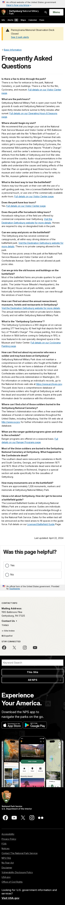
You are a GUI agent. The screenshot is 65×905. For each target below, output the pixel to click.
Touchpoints (14, 588)
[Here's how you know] (32, 4)
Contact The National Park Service (20, 853)
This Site (32, 672)
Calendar (32, 20)
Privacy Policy (9, 839)
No (12, 574)
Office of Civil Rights (12, 881)
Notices (5, 848)
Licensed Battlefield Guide (41, 524)
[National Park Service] (3, 12)
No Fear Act (8, 862)
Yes (12, 565)
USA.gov (6, 877)
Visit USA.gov (10, 898)
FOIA (4, 843)
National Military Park (24, 12)
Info (3, 20)
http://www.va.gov (11, 422)
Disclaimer (7, 867)
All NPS (32, 679)
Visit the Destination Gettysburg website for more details (31, 308)
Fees (41, 20)
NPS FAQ (6, 858)
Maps (23, 20)
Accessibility (8, 834)
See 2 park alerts (20, 37)
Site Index (9, 630)
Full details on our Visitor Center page (34, 196)
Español (8, 635)
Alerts (12, 20)
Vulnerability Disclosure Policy (17, 872)
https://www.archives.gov (49, 384)
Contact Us (8, 620)
